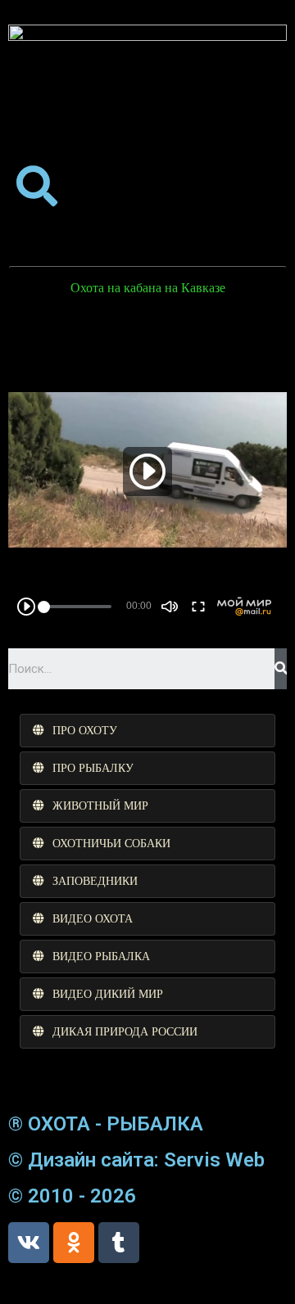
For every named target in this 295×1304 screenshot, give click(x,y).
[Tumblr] (118, 1242)
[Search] (281, 668)
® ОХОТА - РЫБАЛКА (105, 1123)
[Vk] (28, 1242)
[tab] (147, 731)
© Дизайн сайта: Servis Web (136, 1159)
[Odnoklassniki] (73, 1242)
